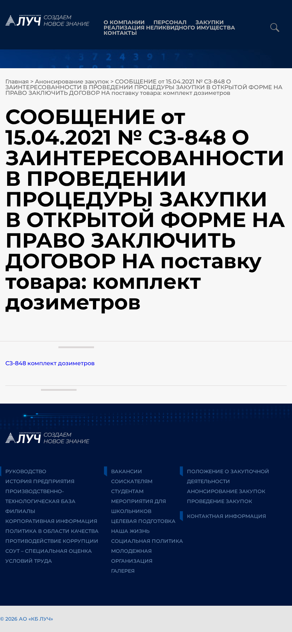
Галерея (123, 571)
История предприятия (39, 481)
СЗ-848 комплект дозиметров (50, 363)
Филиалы (20, 511)
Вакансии (126, 471)
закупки (209, 22)
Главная (17, 81)
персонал (170, 22)
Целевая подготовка (143, 521)
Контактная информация (226, 516)
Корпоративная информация (51, 521)
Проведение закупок (219, 501)
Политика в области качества (52, 531)
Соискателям (131, 481)
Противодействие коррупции (51, 541)
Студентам (127, 491)
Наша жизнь (130, 531)
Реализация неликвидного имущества (169, 27)
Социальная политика (147, 541)
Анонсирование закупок (72, 81)
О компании (124, 22)
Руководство (25, 471)
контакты (120, 32)
